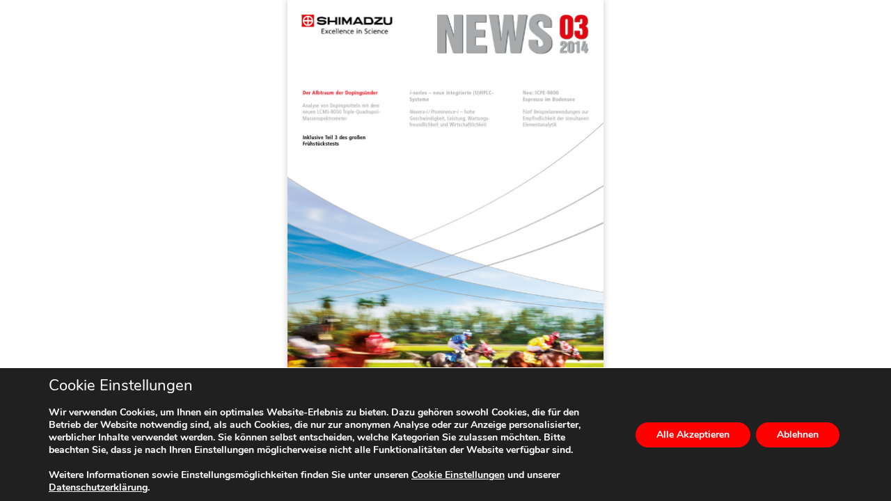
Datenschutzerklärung (98, 487)
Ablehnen (798, 434)
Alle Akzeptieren (693, 434)
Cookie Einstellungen (458, 475)
